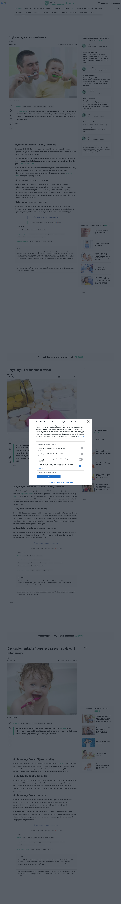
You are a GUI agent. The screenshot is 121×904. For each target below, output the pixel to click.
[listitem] (60, 444)
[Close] (89, 422)
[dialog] (60, 452)
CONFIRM (49, 476)
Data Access (60, 482)
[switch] (81, 448)
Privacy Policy (69, 482)
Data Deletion (51, 482)
